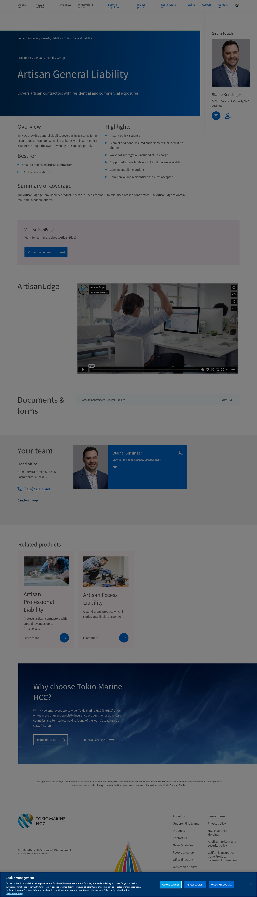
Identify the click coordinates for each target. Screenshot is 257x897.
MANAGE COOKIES (171, 884)
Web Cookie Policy (14, 893)
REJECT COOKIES (195, 884)
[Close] (251, 884)
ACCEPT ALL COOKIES (221, 884)
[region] (128, 884)
